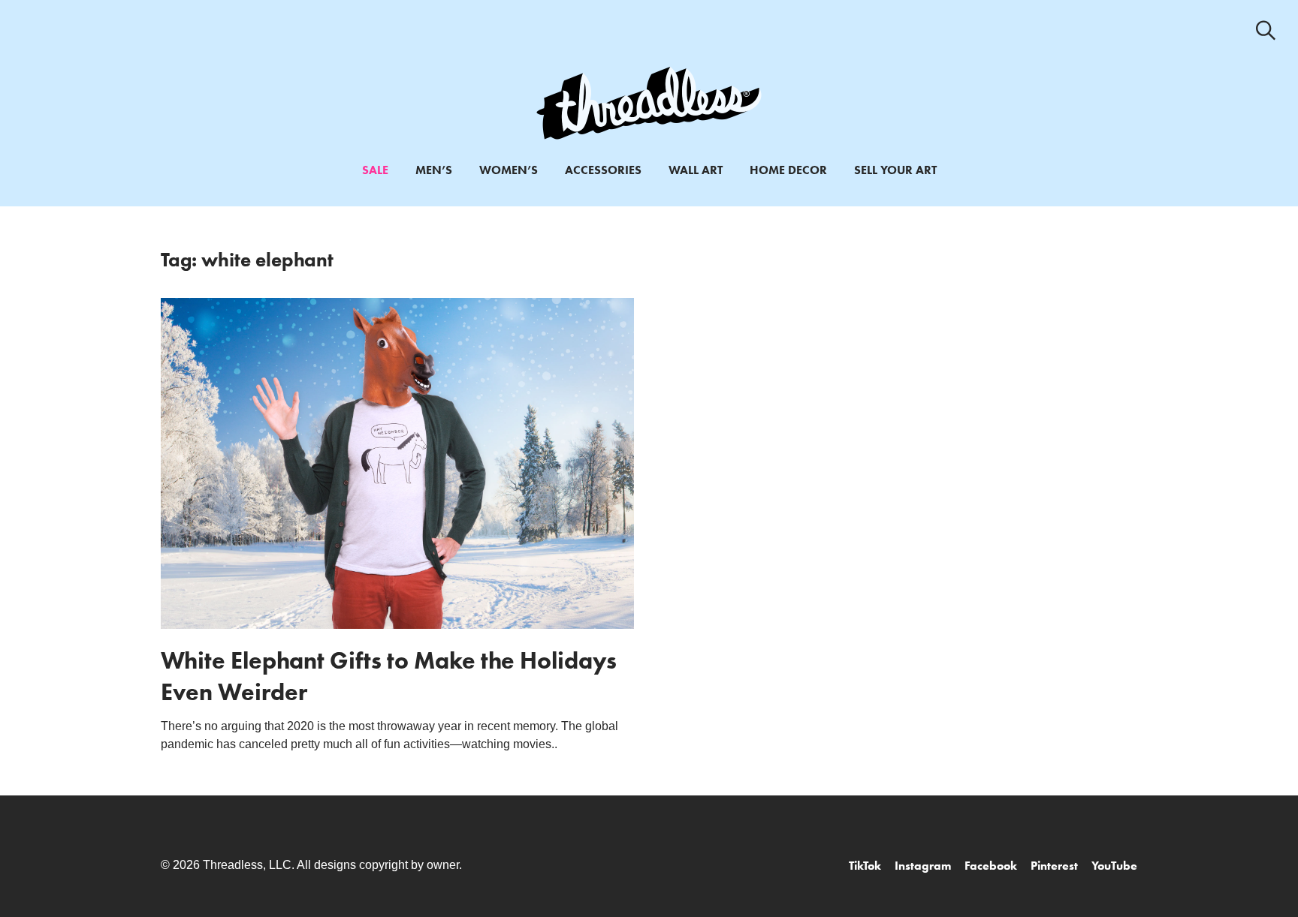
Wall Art (696, 170)
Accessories (603, 170)
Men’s (433, 170)
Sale (375, 170)
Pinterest (1054, 865)
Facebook (990, 865)
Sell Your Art (895, 170)
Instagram (923, 865)
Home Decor (788, 170)
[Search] (1265, 30)
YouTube (1114, 865)
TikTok (865, 865)
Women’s (508, 170)
